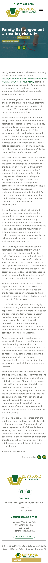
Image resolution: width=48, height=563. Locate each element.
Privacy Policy (18, 549)
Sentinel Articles (10, 41)
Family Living (23, 37)
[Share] (24, 48)
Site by (38, 549)
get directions (24, 536)
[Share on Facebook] (19, 48)
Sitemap (29, 549)
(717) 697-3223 (25, 4)
